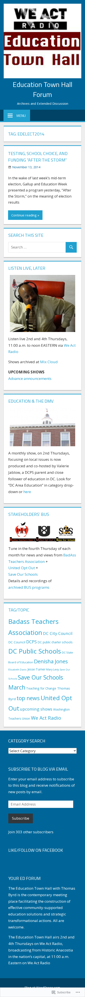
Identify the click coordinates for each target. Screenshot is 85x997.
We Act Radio (46, 717)
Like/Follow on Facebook (35, 850)
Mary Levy (52, 669)
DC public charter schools (55, 642)
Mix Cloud (49, 361)
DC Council (16, 642)
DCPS (31, 642)
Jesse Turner (36, 669)
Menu (21, 115)
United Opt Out (21, 567)
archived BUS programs (28, 587)
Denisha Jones (51, 661)
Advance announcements (29, 378)
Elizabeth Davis (17, 669)
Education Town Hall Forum (42, 89)
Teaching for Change (41, 688)
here (27, 491)
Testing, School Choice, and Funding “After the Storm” (38, 156)
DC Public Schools (34, 651)
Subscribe (20, 818)
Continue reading (24, 215)
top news (28, 698)
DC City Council (57, 633)
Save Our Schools (23, 574)
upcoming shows (36, 709)
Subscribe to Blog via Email (38, 769)
